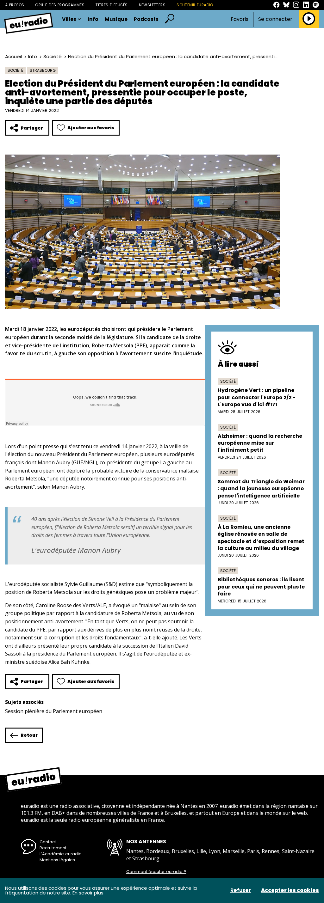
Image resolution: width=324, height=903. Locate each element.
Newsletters (152, 5)
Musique (116, 19)
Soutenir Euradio (195, 5)
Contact (48, 842)
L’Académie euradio (61, 854)
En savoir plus (87, 892)
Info (93, 19)
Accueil (13, 56)
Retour (29, 735)
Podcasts (146, 19)
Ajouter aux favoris (91, 128)
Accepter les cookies (290, 890)
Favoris (239, 19)
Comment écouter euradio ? (156, 872)
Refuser (240, 890)
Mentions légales (57, 860)
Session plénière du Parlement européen (53, 711)
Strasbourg (43, 70)
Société (52, 56)
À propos (14, 5)
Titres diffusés (112, 5)
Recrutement (53, 848)
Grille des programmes (59, 5)
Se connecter (275, 19)
